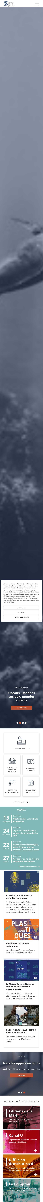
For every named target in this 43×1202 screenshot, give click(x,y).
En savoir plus (22, 708)
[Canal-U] (36, 1150)
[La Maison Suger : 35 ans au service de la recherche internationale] (21, 982)
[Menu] (37, 3)
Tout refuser (21, 612)
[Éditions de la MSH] (36, 1126)
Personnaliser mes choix (21, 617)
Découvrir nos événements (31, 786)
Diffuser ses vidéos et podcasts (12, 786)
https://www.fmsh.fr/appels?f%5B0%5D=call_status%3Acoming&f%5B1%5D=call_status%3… (21, 1075)
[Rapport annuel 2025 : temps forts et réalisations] (21, 1026)
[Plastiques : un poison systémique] (21, 939)
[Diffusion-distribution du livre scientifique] (36, 1175)
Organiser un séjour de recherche (12, 765)
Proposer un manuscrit (31, 765)
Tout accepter (21, 608)
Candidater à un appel (21, 743)
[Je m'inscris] (21, 894)
